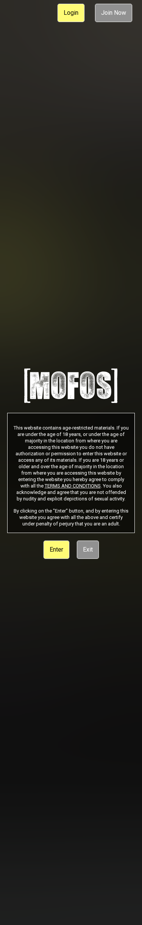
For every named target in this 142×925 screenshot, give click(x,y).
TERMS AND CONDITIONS (73, 486)
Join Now (113, 12)
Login (71, 12)
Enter (56, 549)
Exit (88, 549)
